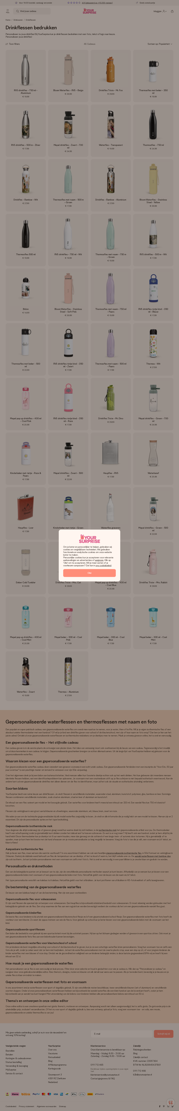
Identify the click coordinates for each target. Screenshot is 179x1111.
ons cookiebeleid (103, 565)
